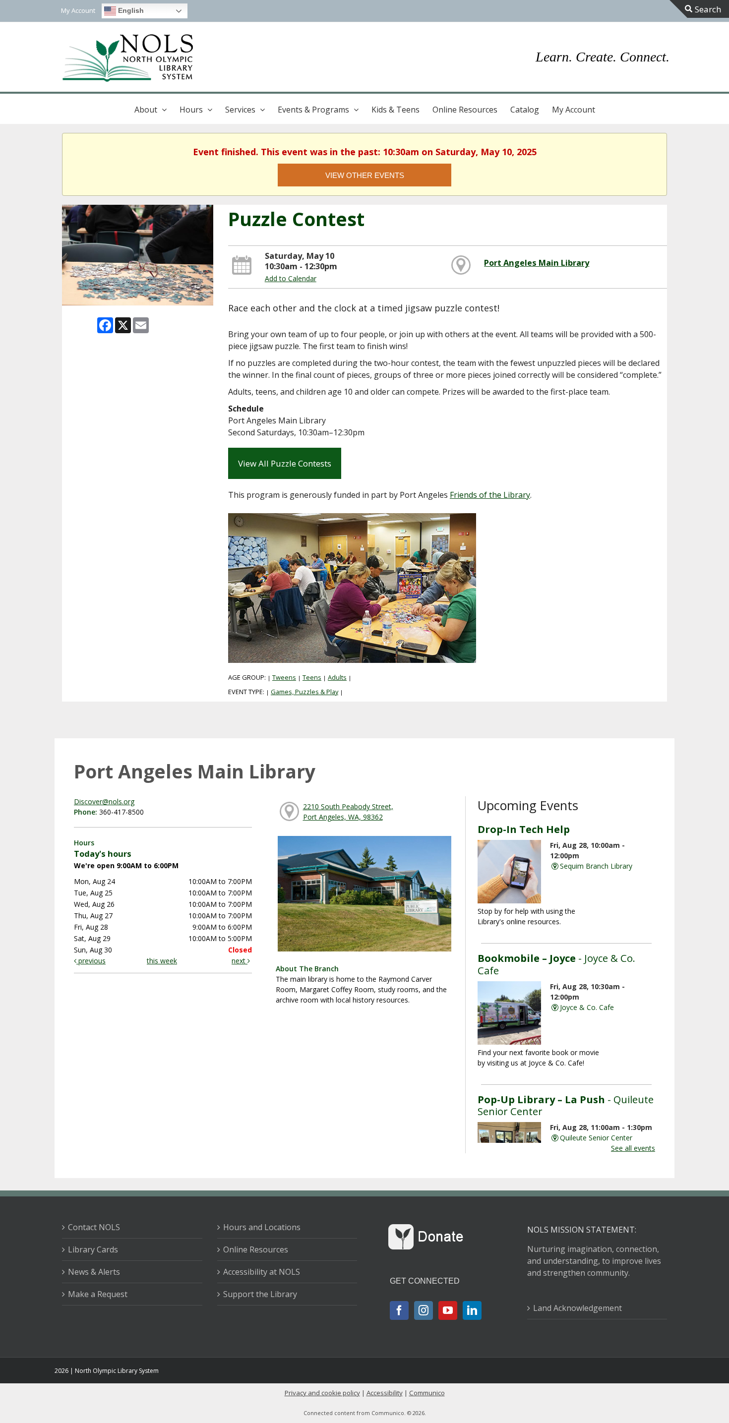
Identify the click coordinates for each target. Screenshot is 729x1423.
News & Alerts (94, 1271)
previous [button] (91, 960)
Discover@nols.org (104, 801)
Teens (312, 677)
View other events (364, 175)
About (145, 109)
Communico (427, 1392)
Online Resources (464, 109)
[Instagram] (423, 1310)
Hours (191, 109)
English (130, 10)
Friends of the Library (490, 494)
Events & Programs (313, 109)
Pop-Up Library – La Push (566, 1105)
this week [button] (162, 960)
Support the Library (260, 1294)
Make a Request (97, 1294)
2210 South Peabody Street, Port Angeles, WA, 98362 (348, 812)
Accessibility (384, 1392)
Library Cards (93, 1249)
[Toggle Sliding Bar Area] (699, 9)
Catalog (524, 109)
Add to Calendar (290, 278)
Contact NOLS (94, 1227)
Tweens (284, 677)
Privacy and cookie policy (322, 1392)
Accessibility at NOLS (261, 1271)
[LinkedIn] (472, 1310)
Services (240, 109)
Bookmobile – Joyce (556, 964)
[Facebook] (399, 1310)
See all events (633, 1148)
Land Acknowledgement (577, 1308)
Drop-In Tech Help (524, 829)
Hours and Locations (262, 1227)
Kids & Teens (395, 109)
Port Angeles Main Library (536, 262)
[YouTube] (447, 1310)
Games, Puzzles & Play (304, 691)
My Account (573, 109)
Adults (337, 677)
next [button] (239, 960)
